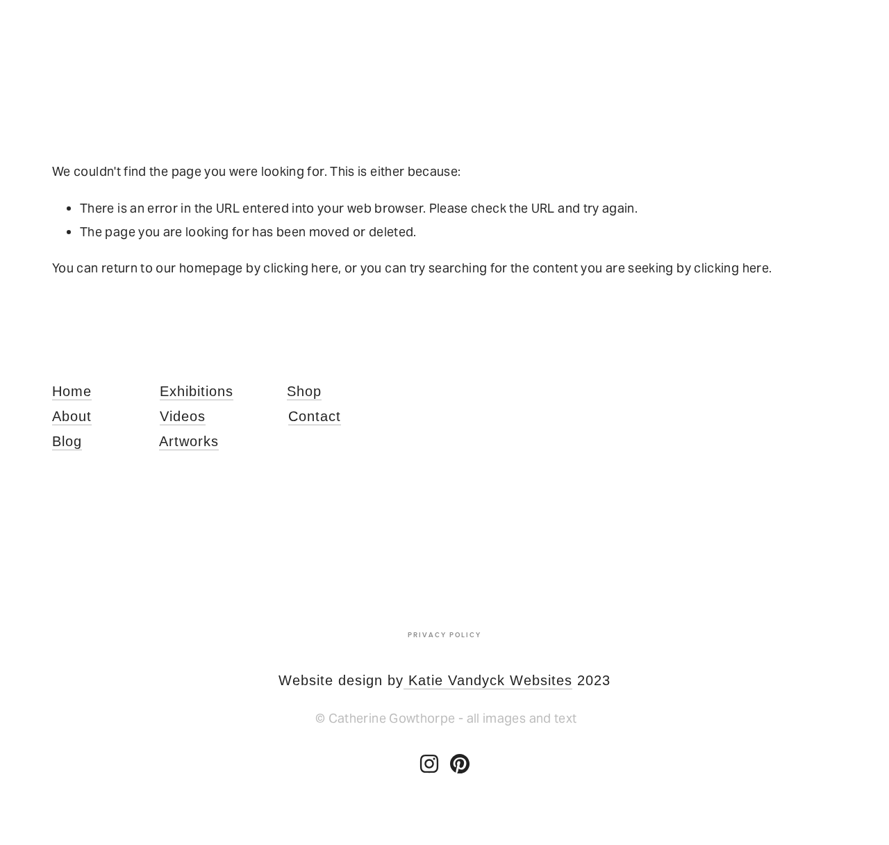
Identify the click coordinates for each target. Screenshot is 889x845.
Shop (304, 391)
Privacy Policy (444, 634)
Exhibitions (196, 391)
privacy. (679, 596)
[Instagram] (429, 763)
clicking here (300, 268)
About (72, 416)
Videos (183, 416)
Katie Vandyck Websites (488, 680)
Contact (314, 416)
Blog (67, 441)
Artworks (189, 441)
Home (72, 391)
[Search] (165, 60)
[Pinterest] (460, 763)
